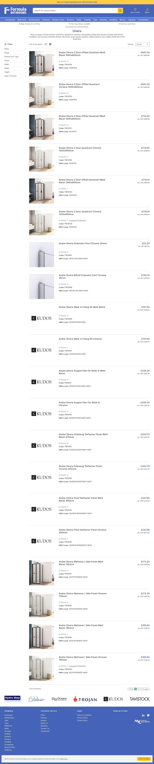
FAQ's (43, 715)
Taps (95, 20)
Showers (70, 20)
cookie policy (64, 759)
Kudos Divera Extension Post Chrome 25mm (83, 243)
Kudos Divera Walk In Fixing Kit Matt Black (82, 307)
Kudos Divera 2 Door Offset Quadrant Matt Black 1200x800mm (82, 117)
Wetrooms (21, 20)
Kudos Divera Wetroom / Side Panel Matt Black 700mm (81, 563)
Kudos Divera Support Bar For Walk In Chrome (79, 403)
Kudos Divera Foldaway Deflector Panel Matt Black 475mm (83, 435)
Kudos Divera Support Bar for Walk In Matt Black (82, 372)
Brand (6, 49)
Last (145, 689)
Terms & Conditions (84, 715)
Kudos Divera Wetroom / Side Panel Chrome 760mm (83, 658)
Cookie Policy (82, 720)
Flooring (103, 20)
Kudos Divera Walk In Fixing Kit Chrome (80, 339)
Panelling (113, 20)
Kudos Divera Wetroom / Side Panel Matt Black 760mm (81, 626)
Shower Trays (58, 20)
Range (6, 53)
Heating (87, 20)
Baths (79, 20)
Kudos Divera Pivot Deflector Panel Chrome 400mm (82, 531)
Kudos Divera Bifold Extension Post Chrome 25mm (82, 276)
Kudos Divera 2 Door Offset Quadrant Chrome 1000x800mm (79, 85)
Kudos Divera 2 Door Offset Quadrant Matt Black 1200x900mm (82, 181)
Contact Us (45, 728)
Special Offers (9, 747)
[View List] (46, 44)
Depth (6, 68)
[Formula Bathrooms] (15, 10)
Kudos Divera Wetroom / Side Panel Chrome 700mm (83, 594)
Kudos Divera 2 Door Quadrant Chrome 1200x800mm (80, 149)
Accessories (143, 20)
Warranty (44, 726)
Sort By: (131, 44)
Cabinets (132, 20)
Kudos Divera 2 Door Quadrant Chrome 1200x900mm (80, 213)
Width (6, 64)
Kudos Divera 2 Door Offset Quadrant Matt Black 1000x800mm (82, 53)
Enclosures (10, 20)
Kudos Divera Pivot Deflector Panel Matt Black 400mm (81, 499)
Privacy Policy (82, 718)
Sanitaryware (34, 20)
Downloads (45, 731)
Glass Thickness (10, 76)
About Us (44, 723)
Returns (43, 720)
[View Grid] (50, 44)
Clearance (8, 750)
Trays (6, 723)
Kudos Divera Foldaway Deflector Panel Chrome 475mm (80, 467)
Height (6, 72)
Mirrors (123, 20)
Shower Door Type (11, 57)
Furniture (46, 20)
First (131, 689)
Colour (6, 60)
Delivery (44, 718)
